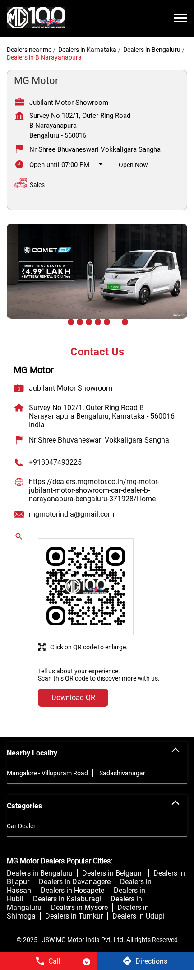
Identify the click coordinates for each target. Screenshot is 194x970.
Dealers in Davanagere (75, 881)
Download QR (73, 697)
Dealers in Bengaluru (40, 873)
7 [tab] (124, 321)
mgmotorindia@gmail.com (71, 514)
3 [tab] (88, 321)
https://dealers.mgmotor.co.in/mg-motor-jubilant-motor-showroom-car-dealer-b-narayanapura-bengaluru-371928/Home (94, 490)
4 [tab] (97, 321)
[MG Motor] (36, 18)
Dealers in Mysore (79, 907)
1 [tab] (70, 321)
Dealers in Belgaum (113, 873)
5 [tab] (106, 321)
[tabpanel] (97, 278)
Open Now (133, 164)
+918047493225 (55, 462)
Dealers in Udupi (138, 916)
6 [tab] (115, 321)
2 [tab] (79, 321)
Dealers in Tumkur (74, 916)
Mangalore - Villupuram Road (47, 773)
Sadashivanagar (122, 773)
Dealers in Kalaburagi (67, 899)
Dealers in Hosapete (72, 890)
